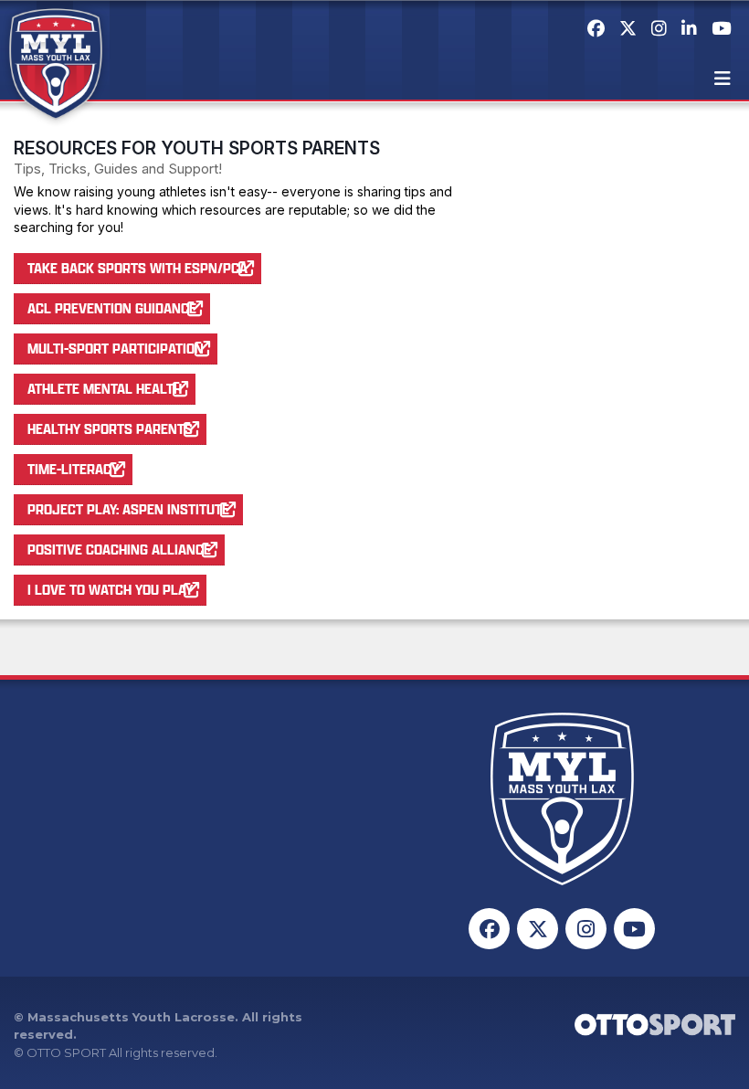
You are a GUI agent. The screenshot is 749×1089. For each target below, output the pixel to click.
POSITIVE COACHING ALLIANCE (119, 549)
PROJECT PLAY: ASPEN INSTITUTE (128, 509)
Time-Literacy (73, 469)
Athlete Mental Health (104, 388)
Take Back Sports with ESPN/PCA (137, 268)
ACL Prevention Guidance (111, 308)
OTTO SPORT (66, 1052)
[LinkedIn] (689, 28)
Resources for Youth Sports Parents (197, 148)
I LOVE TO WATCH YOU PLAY (110, 589)
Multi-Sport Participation (115, 348)
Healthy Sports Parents (110, 428)
